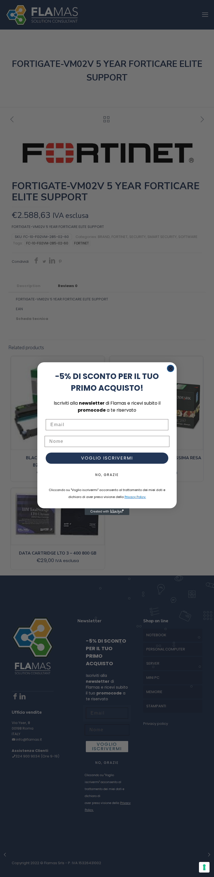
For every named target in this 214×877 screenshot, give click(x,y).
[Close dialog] (170, 368)
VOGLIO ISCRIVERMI (107, 458)
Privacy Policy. (135, 497)
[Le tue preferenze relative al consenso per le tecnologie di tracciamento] (204, 867)
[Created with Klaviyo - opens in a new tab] (107, 511)
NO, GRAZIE (107, 474)
